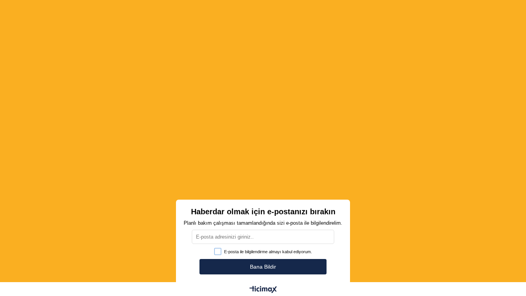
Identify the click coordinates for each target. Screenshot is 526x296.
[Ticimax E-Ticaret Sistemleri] (263, 290)
